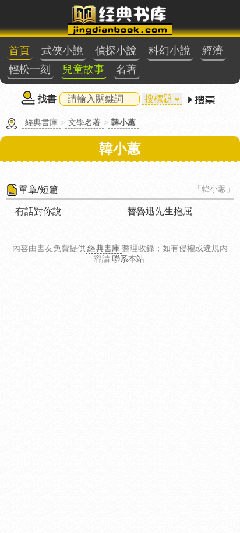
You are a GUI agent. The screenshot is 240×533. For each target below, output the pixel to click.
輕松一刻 (30, 69)
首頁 (19, 51)
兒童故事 (83, 69)
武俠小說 (62, 51)
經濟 (212, 51)
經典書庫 (41, 122)
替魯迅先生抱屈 (159, 211)
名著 (126, 69)
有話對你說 (38, 211)
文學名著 (84, 122)
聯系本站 (128, 258)
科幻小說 (169, 51)
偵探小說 (116, 51)
